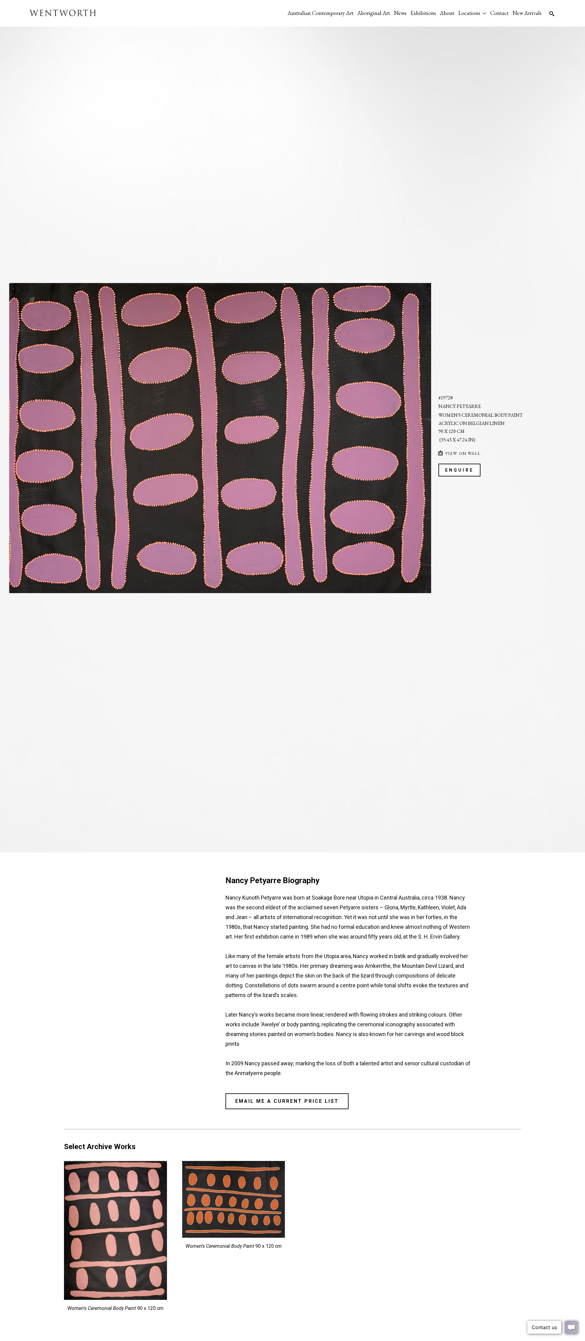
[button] (472, 13)
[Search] (551, 13)
